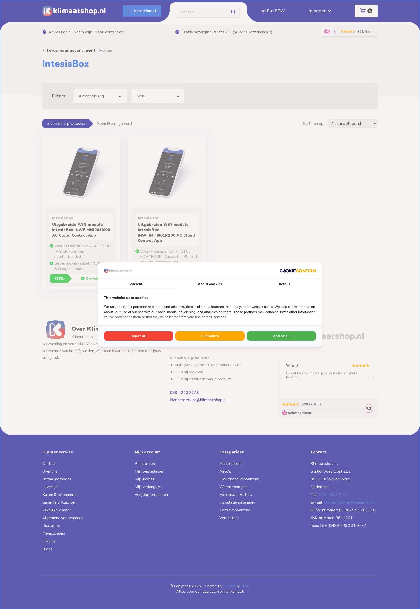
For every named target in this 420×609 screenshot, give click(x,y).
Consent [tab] (135, 284)
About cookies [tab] (210, 284)
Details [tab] (284, 284)
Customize (210, 336)
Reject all (139, 336)
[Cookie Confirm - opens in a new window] (298, 270)
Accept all (281, 336)
